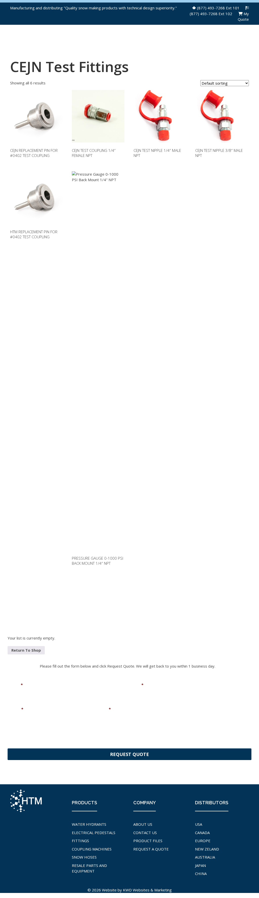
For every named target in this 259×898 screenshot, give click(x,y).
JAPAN (200, 865)
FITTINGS (80, 840)
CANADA (202, 832)
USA (198, 824)
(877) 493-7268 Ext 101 (218, 7)
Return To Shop (26, 650)
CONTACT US (145, 832)
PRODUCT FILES (147, 840)
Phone (15, 709)
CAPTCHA (16, 735)
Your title (179, 709)
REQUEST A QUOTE (151, 849)
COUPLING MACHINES (92, 849)
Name (15, 684)
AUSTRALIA (205, 857)
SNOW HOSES (84, 857)
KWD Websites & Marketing (147, 889)
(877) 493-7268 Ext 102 (211, 13)
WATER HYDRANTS (89, 824)
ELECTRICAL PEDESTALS (93, 832)
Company (100, 709)
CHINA (201, 873)
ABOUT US (142, 824)
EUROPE (202, 840)
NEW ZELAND (207, 849)
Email (136, 684)
